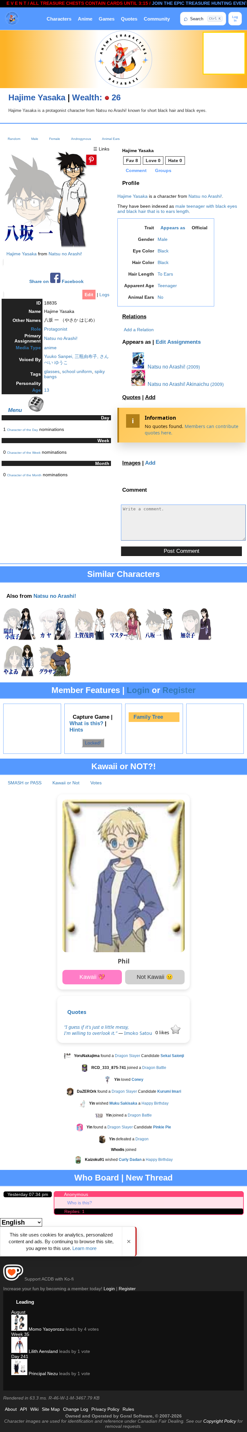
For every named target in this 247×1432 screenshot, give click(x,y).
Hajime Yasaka (36, 97)
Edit (89, 294)
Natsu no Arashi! (65, 253)
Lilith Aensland (42, 1351)
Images (131, 463)
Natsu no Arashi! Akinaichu (177, 384)
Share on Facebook (56, 281)
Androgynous (81, 139)
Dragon (142, 1139)
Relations (134, 317)
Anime (85, 19)
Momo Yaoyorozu (45, 1329)
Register (179, 690)
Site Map (51, 1409)
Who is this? (79, 1202)
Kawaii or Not (65, 782)
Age (36, 390)
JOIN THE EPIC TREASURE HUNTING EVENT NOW (190, 3)
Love (153, 160)
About (11, 1409)
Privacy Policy (105, 1409)
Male (34, 139)
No (160, 297)
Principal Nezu (42, 1373)
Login (138, 690)
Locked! (93, 742)
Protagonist (55, 329)
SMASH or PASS (24, 782)
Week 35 (20, 1334)
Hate (175, 160)
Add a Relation (139, 329)
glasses (51, 371)
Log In (235, 18)
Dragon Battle (154, 1068)
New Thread (149, 1177)
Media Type (28, 347)
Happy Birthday (155, 1103)
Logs (104, 294)
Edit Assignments (178, 342)
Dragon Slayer (127, 1056)
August (18, 1312)
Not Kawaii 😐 (155, 977)
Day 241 (19, 1356)
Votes (96, 782)
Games (106, 19)
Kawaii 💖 (92, 977)
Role (36, 329)
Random (14, 139)
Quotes (129, 19)
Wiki (34, 1409)
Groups (163, 170)
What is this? (86, 723)
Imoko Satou (138, 1033)
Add (150, 397)
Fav (132, 160)
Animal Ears (111, 139)
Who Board (96, 1177)
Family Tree (148, 717)
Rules (128, 1409)
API (23, 1409)
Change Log (75, 1409)
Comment (136, 170)
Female (54, 139)
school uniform (77, 371)
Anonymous (76, 1194)
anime (50, 347)
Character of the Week (24, 452)
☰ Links (101, 148)
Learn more (84, 1248)
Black (163, 250)
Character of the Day (22, 430)
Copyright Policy (219, 1421)
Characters (59, 19)
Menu (15, 410)
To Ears (165, 274)
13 (46, 390)
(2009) (193, 366)
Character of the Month (24, 475)
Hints (76, 730)
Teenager (167, 285)
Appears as (172, 227)
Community (157, 19)
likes (162, 1032)
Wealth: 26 (96, 97)
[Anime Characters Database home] (12, 18)
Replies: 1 (74, 1211)
